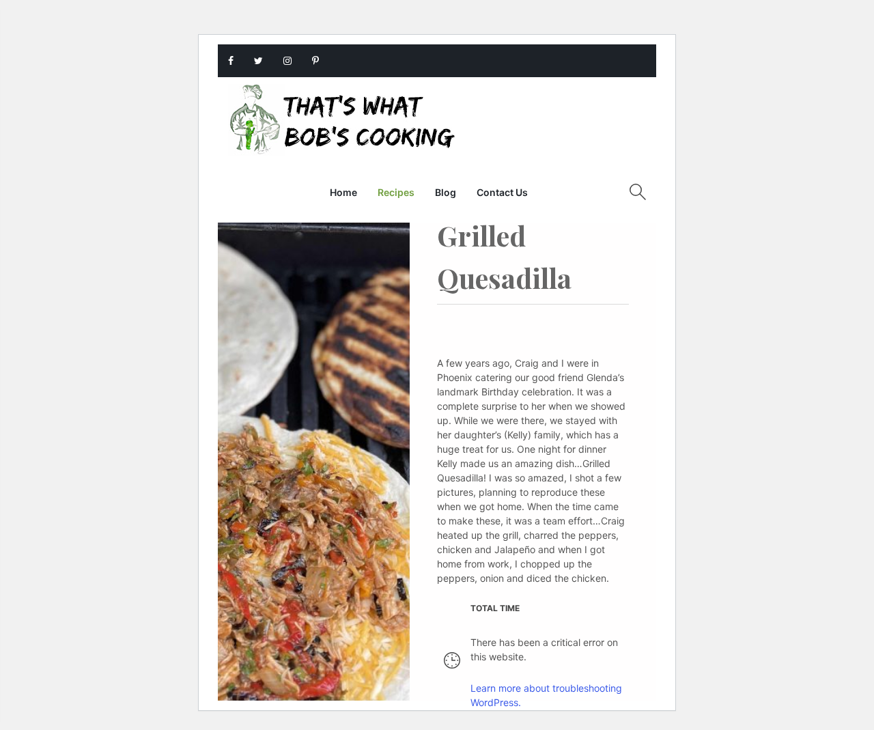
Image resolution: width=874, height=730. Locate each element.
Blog (445, 192)
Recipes (396, 192)
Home (343, 192)
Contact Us (502, 192)
